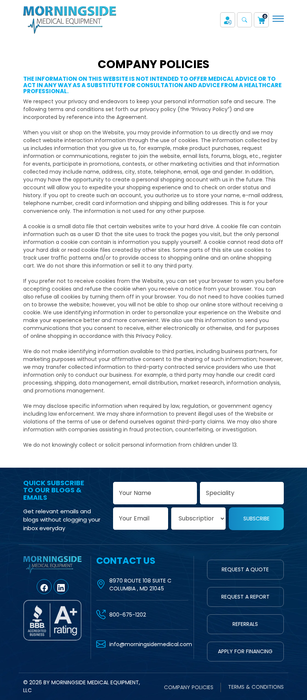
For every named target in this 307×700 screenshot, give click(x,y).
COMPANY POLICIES (188, 687)
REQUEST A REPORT (245, 596)
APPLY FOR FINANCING (245, 651)
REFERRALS (245, 624)
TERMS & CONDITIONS (256, 687)
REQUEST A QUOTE (245, 569)
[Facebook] (44, 586)
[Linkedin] (61, 586)
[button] (244, 19)
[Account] (227, 19)
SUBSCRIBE (256, 518)
